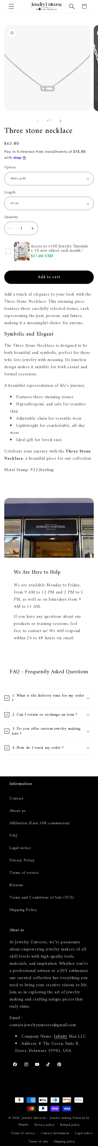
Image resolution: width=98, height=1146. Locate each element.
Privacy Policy (22, 860)
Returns (16, 885)
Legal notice (20, 848)
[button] (11, 6)
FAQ (13, 835)
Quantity (11, 217)
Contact (17, 798)
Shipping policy (64, 1141)
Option (10, 167)
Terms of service (24, 872)
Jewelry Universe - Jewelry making (47, 1118)
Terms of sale (38, 1141)
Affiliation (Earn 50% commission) (40, 823)
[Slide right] (60, 121)
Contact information (55, 1133)
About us (18, 810)
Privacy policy (44, 1125)
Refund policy (70, 1125)
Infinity (60, 1036)
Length (9, 192)
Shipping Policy (23, 910)
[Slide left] (37, 121)
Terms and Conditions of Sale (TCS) (42, 897)
